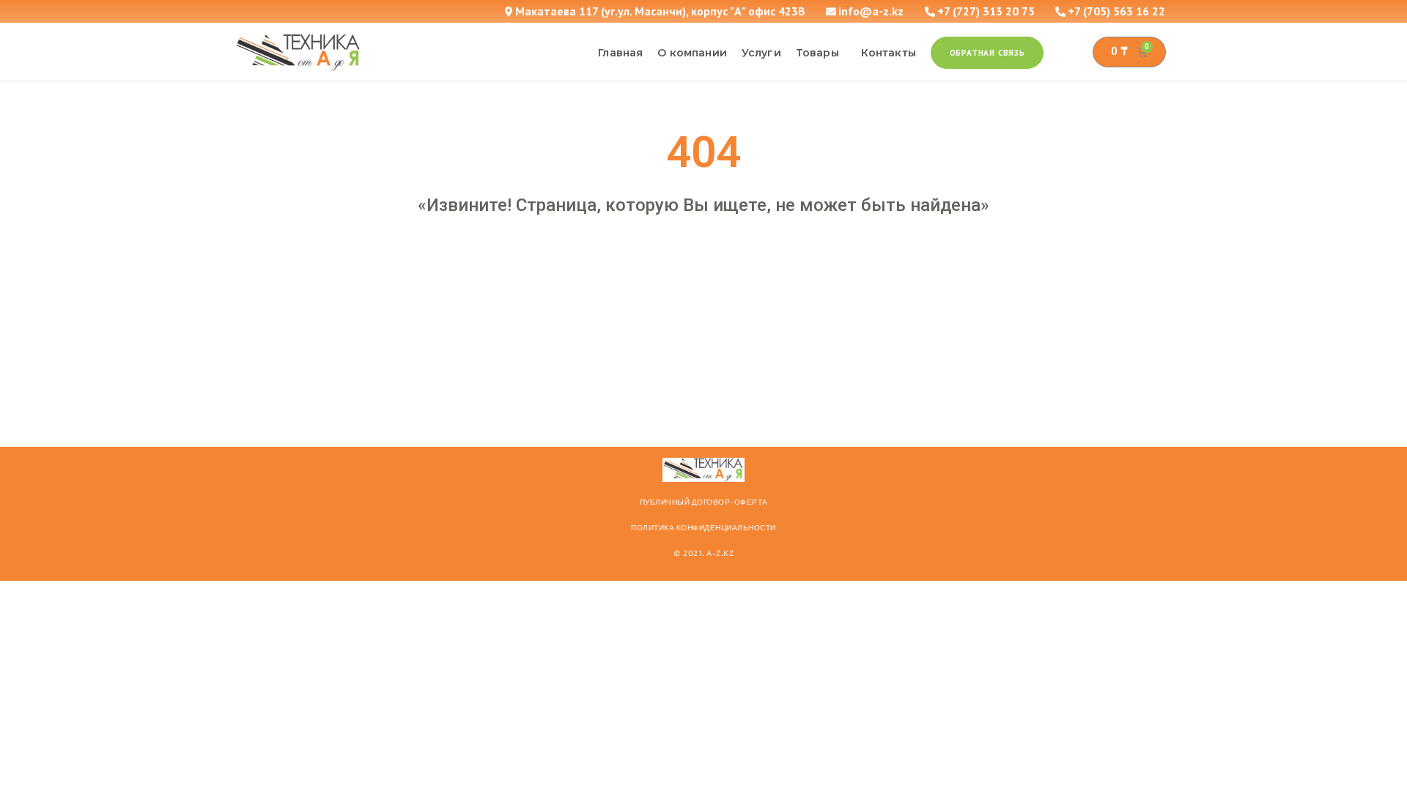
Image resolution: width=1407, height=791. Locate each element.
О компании (692, 52)
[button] (987, 53)
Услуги (761, 52)
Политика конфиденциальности (703, 528)
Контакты (888, 52)
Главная (620, 52)
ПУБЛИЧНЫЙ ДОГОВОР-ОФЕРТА (704, 502)
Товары (817, 52)
